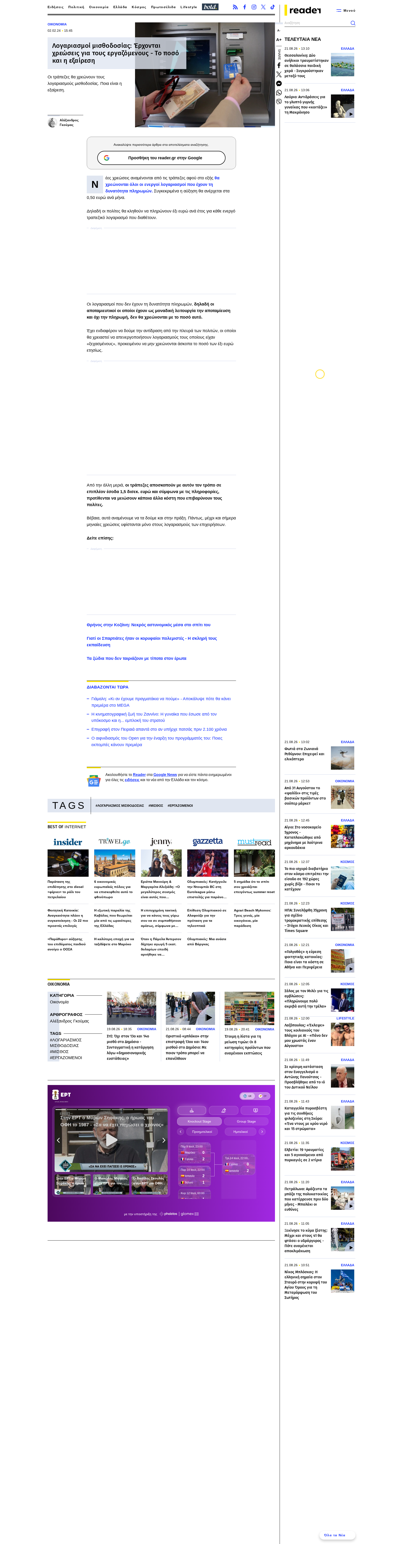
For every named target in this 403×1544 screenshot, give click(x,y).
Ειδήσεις (56, 7)
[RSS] (235, 7)
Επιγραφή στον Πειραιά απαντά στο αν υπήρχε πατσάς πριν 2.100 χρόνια (159, 729)
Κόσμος (139, 7)
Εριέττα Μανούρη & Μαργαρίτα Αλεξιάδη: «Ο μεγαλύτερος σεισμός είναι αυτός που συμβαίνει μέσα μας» (160, 890)
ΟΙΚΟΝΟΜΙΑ (57, 24)
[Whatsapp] (279, 92)
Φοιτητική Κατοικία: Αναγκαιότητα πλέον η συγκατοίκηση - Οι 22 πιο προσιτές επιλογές (68, 918)
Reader (139, 775)
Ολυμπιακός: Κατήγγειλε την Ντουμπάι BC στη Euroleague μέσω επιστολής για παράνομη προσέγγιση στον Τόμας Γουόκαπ (207, 890)
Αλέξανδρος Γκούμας (69, 1021)
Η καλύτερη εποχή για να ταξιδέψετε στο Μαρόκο (114, 941)
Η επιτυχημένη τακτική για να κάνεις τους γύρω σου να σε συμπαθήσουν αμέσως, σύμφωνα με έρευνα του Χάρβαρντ (161, 918)
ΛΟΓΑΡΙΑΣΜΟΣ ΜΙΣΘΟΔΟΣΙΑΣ (120, 805)
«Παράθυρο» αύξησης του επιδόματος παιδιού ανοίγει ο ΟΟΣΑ (67, 944)
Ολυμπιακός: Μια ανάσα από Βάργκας (206, 941)
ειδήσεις (132, 780)
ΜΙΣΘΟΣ (156, 805)
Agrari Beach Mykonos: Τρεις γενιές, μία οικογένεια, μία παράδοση (252, 918)
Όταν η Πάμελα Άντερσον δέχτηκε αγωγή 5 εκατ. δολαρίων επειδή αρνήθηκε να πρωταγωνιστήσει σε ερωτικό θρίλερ (161, 947)
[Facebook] (244, 7)
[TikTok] (272, 7)
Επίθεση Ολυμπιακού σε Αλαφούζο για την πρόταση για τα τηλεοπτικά (206, 918)
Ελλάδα (120, 7)
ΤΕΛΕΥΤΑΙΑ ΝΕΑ (303, 39)
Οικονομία (99, 7)
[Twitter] (263, 7)
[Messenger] (279, 83)
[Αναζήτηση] (353, 23)
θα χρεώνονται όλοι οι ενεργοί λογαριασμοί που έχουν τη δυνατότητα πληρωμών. (162, 184)
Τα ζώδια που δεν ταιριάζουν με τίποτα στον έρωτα (136, 658)
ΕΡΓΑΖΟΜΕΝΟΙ (181, 805)
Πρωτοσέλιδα (163, 7)
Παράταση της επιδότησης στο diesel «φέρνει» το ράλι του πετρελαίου (65, 889)
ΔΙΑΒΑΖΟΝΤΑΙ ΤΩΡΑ (108, 687)
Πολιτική (76, 7)
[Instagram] (254, 7)
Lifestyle (189, 7)
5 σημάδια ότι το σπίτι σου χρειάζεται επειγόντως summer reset (254, 887)
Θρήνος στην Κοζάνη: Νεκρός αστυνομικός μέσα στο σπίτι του (148, 624)
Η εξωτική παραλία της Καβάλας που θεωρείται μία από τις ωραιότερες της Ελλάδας (113, 918)
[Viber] (279, 101)
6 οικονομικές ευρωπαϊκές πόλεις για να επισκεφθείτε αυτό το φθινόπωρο (113, 889)
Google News (165, 775)
